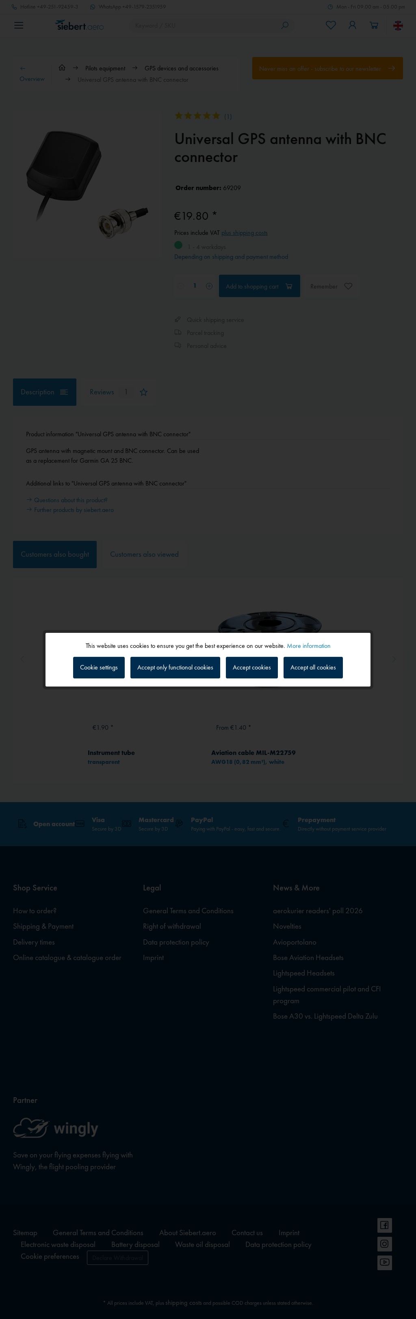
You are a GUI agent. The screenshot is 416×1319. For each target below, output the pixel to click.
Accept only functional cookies (175, 667)
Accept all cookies (313, 667)
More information (309, 645)
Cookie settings (99, 667)
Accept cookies (252, 667)
